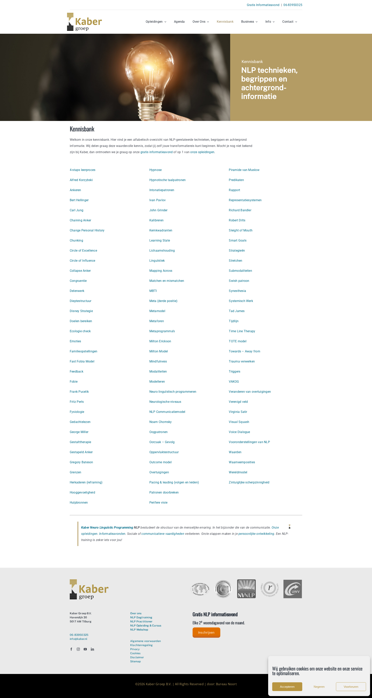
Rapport (234, 190)
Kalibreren (156, 220)
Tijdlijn (234, 321)
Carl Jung (76, 210)
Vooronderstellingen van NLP (249, 442)
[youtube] (85, 649)
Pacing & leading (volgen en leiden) (174, 482)
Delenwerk (77, 291)
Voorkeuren (351, 686)
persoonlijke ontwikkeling (256, 534)
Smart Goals (237, 240)
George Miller (79, 432)
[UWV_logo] (292, 581)
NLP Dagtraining (141, 617)
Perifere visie (158, 502)
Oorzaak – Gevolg (162, 442)
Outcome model (160, 462)
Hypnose (155, 170)
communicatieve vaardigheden (162, 534)
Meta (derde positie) (163, 301)
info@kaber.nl (78, 638)
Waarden (235, 452)
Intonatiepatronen (161, 190)
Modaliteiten (158, 371)
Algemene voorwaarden (145, 641)
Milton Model (158, 351)
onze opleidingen (202, 152)
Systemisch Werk (241, 301)
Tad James (237, 311)
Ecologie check (80, 331)
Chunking (76, 240)
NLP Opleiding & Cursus (145, 625)
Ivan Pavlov (157, 200)
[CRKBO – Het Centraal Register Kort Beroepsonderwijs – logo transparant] (269, 582)
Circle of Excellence (83, 250)
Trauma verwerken (242, 361)
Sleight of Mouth (240, 230)
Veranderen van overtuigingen (250, 391)
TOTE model (237, 341)
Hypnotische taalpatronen (167, 180)
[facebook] (71, 649)
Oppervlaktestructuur (164, 452)
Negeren (319, 686)
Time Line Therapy (242, 331)
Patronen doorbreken (164, 492)
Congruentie (78, 281)
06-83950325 (292, 5)
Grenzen (75, 472)
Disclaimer (137, 657)
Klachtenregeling (141, 645)
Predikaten (236, 180)
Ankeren (75, 190)
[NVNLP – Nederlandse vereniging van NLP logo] (246, 581)
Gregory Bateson (81, 462)
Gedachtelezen (80, 422)
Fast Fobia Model (82, 361)
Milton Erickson (160, 341)
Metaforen (156, 321)
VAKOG (234, 381)
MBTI (153, 291)
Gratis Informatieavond (263, 5)
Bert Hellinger (79, 200)
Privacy (135, 649)
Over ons (136, 613)
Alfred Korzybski (81, 180)
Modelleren (157, 381)
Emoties (75, 341)
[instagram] (78, 649)
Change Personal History (87, 230)
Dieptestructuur (80, 301)
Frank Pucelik (79, 391)
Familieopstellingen (83, 351)
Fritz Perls (77, 402)
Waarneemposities (242, 462)
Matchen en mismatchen (166, 281)
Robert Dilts (237, 220)
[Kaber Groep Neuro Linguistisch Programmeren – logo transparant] (84, 14)
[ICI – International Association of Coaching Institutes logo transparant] (223, 581)
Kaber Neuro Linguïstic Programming (107, 527)
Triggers (234, 371)
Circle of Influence (82, 260)
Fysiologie (77, 412)
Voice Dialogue (239, 432)
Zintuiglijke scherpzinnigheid (249, 482)
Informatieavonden (112, 534)
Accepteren (287, 686)
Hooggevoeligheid (82, 492)
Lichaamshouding (162, 250)
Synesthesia (237, 291)
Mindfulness (158, 361)
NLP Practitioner (141, 621)
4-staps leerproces (82, 170)
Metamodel (157, 311)
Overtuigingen (159, 472)
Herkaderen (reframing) (86, 482)
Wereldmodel (238, 472)
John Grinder (158, 210)
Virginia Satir (238, 412)
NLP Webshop (139, 629)
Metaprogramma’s (162, 331)
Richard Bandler (240, 210)
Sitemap (135, 661)
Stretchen (235, 260)
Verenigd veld (238, 402)
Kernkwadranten (160, 230)
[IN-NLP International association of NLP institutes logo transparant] (200, 584)
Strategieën (237, 250)
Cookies (135, 653)
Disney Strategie (81, 311)
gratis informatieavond (156, 152)
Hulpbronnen (79, 502)
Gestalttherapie (80, 442)
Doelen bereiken (81, 321)
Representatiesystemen (245, 200)
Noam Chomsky (160, 422)
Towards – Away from (244, 351)
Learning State (159, 240)
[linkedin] (92, 649)
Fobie (74, 381)
